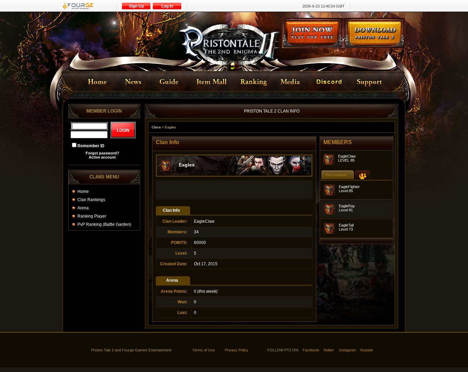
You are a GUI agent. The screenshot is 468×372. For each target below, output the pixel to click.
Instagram (347, 350)
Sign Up (136, 6)
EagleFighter (349, 187)
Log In (167, 6)
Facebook (311, 350)
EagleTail (346, 225)
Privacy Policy (236, 350)
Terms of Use (203, 350)
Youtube (366, 350)
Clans (156, 127)
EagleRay (347, 206)
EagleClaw (347, 156)
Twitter (328, 350)
